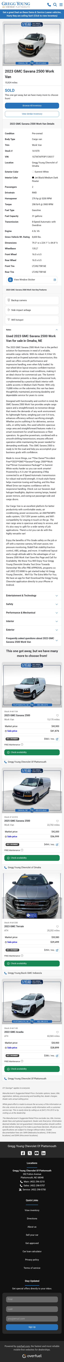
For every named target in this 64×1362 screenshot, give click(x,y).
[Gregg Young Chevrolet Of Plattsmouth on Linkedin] (42, 1153)
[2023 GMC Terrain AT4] (32, 896)
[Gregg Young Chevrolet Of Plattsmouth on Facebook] (21, 1153)
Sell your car (32, 1235)
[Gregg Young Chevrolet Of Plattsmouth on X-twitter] (28, 1153)
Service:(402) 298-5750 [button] (34, 1189)
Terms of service (32, 1268)
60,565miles (53, 1036)
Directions (32, 1218)
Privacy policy (32, 1259)
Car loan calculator (32, 1251)
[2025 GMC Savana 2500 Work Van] (32, 685)
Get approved (32, 1243)
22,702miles (53, 825)
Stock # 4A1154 (11, 711)
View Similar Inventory (32, 114)
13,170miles (53, 719)
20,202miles (53, 930)
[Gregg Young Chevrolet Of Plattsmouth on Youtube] (35, 1153)
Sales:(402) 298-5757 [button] (34, 1185)
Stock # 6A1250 (11, 923)
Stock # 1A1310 (11, 817)
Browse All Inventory (32, 105)
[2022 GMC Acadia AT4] (32, 1001)
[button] (49, 5)
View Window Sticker (24, 279)
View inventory (32, 1210)
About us (32, 1226)
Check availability (19, 752)
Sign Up (32, 1327)
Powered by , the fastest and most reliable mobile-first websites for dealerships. (32, 1348)
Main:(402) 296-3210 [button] (34, 1181)
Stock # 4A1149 (11, 1028)
